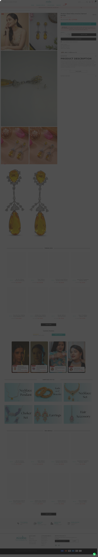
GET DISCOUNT (49, 284)
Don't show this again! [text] (49, 291)
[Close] (73, 262)
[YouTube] (50, 287)
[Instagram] (48, 287)
